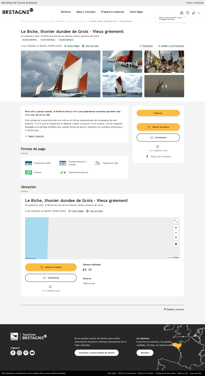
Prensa (190, 3)
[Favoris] (188, 13)
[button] (193, 12)
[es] (199, 13)
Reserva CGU (183, 373)
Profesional (199, 3)
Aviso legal (112, 373)
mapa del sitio (196, 373)
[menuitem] (18, 12)
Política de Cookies (145, 373)
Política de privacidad (127, 373)
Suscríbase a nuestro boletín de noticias (96, 352)
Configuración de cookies (165, 373)
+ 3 (164, 86)
